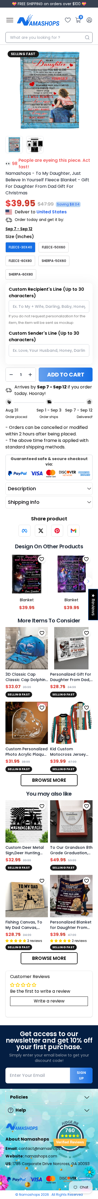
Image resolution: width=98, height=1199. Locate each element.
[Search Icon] (87, 37)
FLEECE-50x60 (53, 247)
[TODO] (24, 531)
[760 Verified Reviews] (70, 1161)
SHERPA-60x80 (21, 274)
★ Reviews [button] (93, 604)
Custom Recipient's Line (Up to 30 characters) (46, 292)
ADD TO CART (65, 374)
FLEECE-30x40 (20, 247)
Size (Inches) (19, 236)
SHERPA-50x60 (54, 260)
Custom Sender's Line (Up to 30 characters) (44, 336)
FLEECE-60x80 (20, 260)
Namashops (30, 1194)
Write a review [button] (49, 1001)
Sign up (81, 1075)
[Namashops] (38, 20)
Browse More (49, 780)
